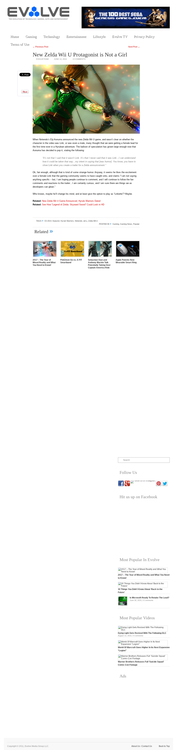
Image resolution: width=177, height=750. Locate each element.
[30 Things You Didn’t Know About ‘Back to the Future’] (143, 586)
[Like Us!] (19, 24)
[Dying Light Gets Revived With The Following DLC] (143, 630)
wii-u (85, 221)
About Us (135, 746)
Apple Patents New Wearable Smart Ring (126, 261)
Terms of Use (19, 44)
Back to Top (164, 746)
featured (56, 221)
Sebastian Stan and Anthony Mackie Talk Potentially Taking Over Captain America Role (99, 264)
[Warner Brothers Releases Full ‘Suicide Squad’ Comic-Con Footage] (143, 658)
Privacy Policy (144, 36)
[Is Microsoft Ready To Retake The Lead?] (123, 605)
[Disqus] (86, 320)
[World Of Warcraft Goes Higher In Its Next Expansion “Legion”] (143, 644)
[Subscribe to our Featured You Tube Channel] (27, 24)
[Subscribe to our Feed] (43, 24)
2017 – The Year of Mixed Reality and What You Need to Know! (44, 262)
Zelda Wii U (93, 221)
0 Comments (79, 59)
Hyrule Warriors (67, 221)
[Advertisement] (144, 705)
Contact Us (147, 746)
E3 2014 (48, 221)
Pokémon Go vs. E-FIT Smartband (71, 261)
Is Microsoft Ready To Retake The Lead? (149, 597)
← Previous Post (40, 47)
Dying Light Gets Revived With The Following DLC (142, 633)
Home (14, 36)
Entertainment (76, 36)
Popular (136, 224)
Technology (51, 36)
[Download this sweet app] (51, 24)
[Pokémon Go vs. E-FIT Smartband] (72, 257)
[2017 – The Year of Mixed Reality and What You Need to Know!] (45, 257)
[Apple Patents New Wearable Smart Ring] (128, 257)
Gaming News (126, 224)
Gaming (31, 36)
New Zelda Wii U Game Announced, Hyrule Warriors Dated (71, 201)
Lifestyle (99, 36)
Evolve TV (119, 36)
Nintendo (78, 221)
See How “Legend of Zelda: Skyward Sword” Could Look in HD (73, 204)
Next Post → (134, 47)
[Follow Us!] (11, 24)
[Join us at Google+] (35, 24)
